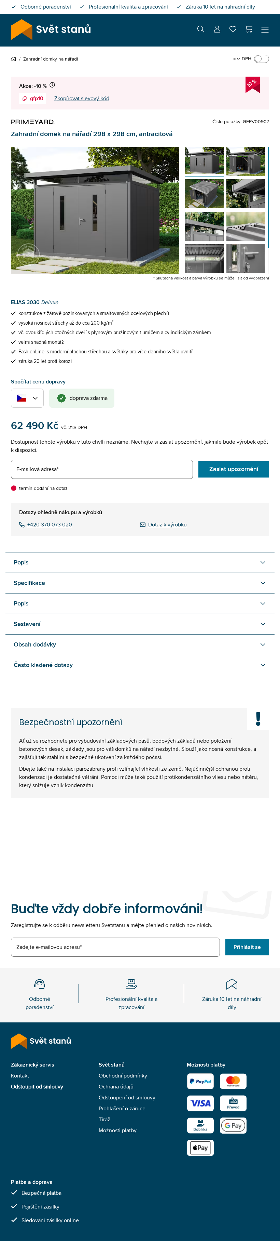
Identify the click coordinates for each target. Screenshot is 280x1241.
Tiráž (104, 1119)
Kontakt (20, 1076)
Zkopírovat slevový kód (81, 98)
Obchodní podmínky (123, 1076)
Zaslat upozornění (233, 469)
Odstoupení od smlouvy (127, 1097)
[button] (248, 29)
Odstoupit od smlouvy (37, 1086)
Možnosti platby (118, 1130)
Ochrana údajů (116, 1086)
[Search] (201, 30)
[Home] (15, 59)
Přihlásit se (247, 947)
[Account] (217, 30)
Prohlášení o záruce (122, 1108)
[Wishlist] (232, 31)
